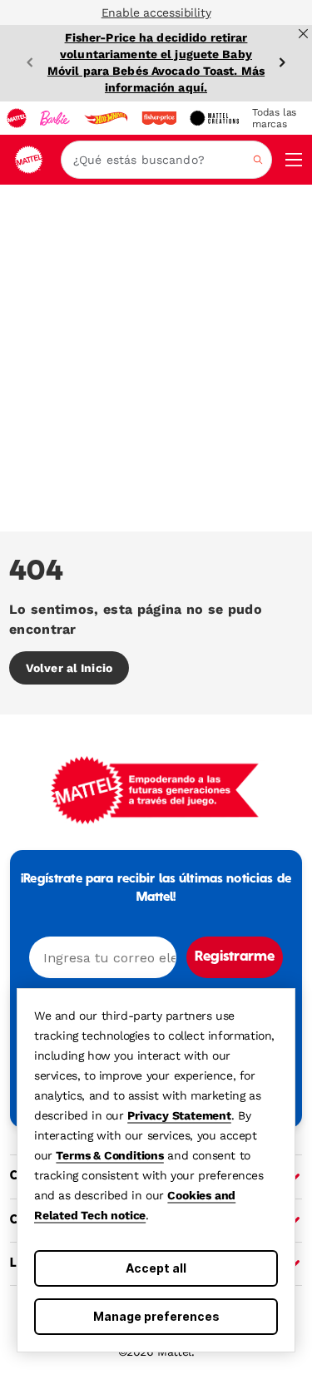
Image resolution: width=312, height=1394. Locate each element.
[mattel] (16, 118)
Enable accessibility (156, 12)
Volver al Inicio (69, 668)
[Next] (282, 62)
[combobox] (166, 160)
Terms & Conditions (109, 1155)
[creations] (214, 118)
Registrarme (235, 957)
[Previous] (29, 62)
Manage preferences (156, 1316)
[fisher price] (159, 118)
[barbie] (55, 118)
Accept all (156, 1268)
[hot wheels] (106, 118)
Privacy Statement (179, 1115)
